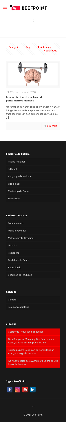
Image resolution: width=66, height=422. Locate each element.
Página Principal (16, 161)
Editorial (12, 169)
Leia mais (52, 125)
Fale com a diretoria (18, 307)
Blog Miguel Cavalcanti (20, 176)
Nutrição (12, 245)
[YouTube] (25, 389)
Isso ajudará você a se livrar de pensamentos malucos (24, 98)
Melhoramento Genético (21, 238)
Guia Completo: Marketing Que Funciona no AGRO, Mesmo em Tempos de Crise (31, 341)
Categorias (14, 47)
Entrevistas (14, 198)
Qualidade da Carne (18, 260)
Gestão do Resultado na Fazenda (25, 331)
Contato (12, 299)
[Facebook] (10, 389)
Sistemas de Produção (20, 275)
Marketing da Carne (18, 191)
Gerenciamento (16, 223)
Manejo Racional (17, 230)
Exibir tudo (51, 50)
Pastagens (13, 252)
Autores (44, 47)
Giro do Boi (14, 183)
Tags (28, 47)
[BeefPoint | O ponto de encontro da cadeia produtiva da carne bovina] (28, 7)
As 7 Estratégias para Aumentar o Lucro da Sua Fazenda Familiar (33, 362)
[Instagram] (17, 389)
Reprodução (14, 267)
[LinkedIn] (33, 389)
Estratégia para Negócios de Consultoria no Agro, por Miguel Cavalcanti (31, 352)
